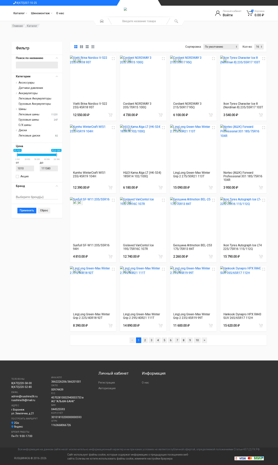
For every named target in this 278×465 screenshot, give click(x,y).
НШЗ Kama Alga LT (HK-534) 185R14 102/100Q (142, 174)
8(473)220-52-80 (21, 386)
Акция (24, 176)
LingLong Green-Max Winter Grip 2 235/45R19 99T (191, 316)
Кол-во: (247, 46)
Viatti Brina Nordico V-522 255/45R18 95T (90, 105)
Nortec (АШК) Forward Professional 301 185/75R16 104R (242, 176)
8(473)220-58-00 (21, 383)
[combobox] (37, 193)
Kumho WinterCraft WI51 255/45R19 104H (89, 174)
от (17, 162)
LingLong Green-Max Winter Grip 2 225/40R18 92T (91, 316)
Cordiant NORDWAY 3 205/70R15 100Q (137, 105)
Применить (27, 210)
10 (197, 340)
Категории (23, 76)
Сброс (44, 210)
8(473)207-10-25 (26, 3)
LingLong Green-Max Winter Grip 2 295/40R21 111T (141, 316)
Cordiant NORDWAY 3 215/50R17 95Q (187, 105)
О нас (60, 13)
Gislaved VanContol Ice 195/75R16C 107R (138, 247)
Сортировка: (193, 46)
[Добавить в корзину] (110, 115)
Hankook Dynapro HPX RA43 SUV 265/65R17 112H (242, 316)
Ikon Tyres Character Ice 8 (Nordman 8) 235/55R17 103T (243, 105)
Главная (18, 25)
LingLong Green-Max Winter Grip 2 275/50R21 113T (191, 174)
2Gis (16, 422)
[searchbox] (33, 197)
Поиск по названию (29, 58)
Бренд (20, 186)
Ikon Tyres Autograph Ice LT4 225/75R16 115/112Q (242, 247)
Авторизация (107, 388)
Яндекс (18, 426)
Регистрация (106, 382)
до (41, 162)
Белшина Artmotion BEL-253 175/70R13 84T (192, 247)
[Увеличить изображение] (113, 59)
